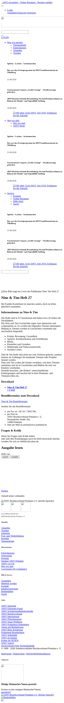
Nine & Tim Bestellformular (14, 401)
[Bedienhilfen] (8, 697)
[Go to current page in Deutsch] (2, 700)
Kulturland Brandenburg (12, 632)
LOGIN (5, 37)
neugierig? (6, 692)
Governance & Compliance (14, 569)
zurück (5, 457)
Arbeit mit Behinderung (12, 627)
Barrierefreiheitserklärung (38, 654)
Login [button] (10, 10)
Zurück (4, 491)
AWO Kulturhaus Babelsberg (15, 624)
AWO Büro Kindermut (12, 630)
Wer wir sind (19, 123)
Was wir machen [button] (15, 42)
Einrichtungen (19, 48)
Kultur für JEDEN (10, 640)
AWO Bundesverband (11, 614)
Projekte (5, 538)
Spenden (6, 29)
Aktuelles (17, 50)
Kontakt (17, 196)
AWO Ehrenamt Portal (12, 608)
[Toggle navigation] (2, 5)
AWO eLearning (10, 2)
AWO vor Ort (7, 563)
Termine (17, 53)
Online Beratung (27, 2)
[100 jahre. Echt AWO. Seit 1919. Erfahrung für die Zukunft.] (35, 115)
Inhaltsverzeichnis (9, 589)
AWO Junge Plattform (11, 622)
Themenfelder (19, 45)
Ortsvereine (6, 555)
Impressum (6, 654)
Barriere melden (44, 2)
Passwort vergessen (27, 13)
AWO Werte (19, 126)
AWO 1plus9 (7, 643)
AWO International (10, 616)
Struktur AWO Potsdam (12, 561)
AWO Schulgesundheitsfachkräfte (17, 611)
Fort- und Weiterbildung (12, 536)
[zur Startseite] (27, 695)
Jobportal (5, 533)
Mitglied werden (9, 583)
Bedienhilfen (7, 591)
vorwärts (14, 457)
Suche (16, 204)
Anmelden (12, 13)
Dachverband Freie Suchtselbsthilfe (18, 646)
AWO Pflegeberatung (11, 619)
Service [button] (10, 193)
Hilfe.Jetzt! (18, 201)
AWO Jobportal (8, 606)
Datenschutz (19, 654)
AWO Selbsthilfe (9, 635)
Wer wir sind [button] (13, 120)
